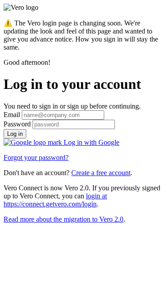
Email (12, 114)
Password (17, 124)
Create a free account (100, 172)
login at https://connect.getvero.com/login (55, 200)
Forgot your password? (36, 157)
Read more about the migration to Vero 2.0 (63, 219)
